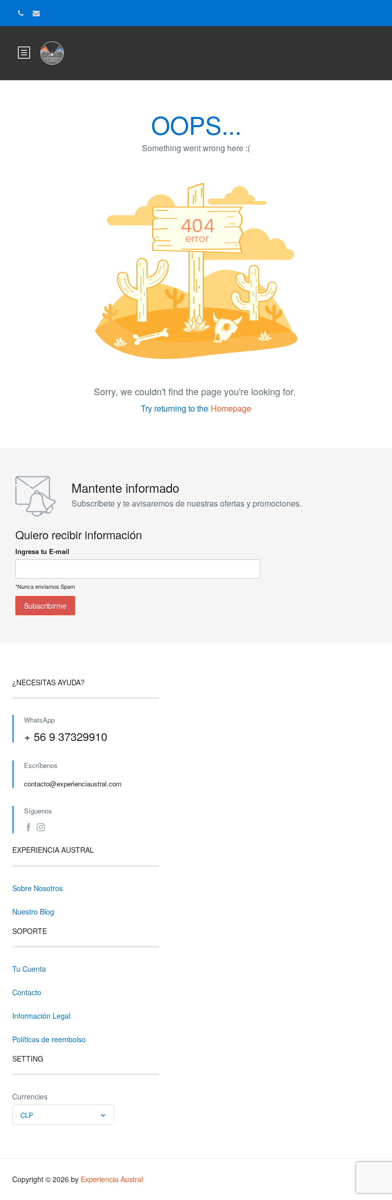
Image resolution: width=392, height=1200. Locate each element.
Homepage (231, 408)
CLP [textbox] (26, 1115)
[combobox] (63, 1115)
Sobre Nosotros (37, 888)
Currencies (29, 1096)
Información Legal (41, 1016)
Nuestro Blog (33, 911)
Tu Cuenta (29, 969)
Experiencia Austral (112, 1179)
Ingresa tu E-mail (42, 551)
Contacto (26, 992)
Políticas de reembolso (49, 1039)
